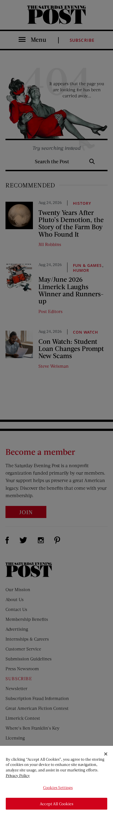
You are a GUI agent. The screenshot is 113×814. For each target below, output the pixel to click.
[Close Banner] (106, 754)
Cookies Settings (58, 787)
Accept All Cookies (56, 803)
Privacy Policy (18, 775)
